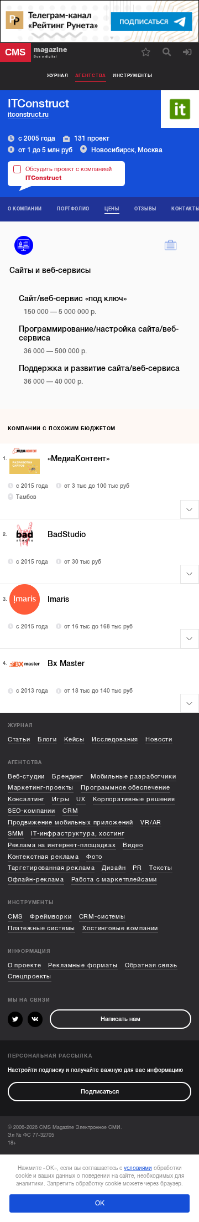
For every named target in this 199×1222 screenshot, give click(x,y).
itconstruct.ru (28, 114)
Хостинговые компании (120, 928)
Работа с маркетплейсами (114, 879)
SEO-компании (31, 810)
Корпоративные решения (134, 799)
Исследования (115, 739)
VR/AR (150, 822)
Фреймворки (51, 916)
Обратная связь (151, 965)
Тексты (160, 868)
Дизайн (113, 868)
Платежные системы (42, 928)
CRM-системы (102, 916)
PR (137, 868)
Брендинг (67, 776)
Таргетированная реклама (51, 868)
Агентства (90, 75)
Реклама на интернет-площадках (62, 845)
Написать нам (120, 1019)
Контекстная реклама (43, 856)
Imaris (58, 599)
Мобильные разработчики (133, 776)
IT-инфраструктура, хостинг (77, 833)
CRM (70, 810)
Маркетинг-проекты (41, 787)
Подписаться (100, 1091)
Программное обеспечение (125, 787)
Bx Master (66, 663)
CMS (15, 916)
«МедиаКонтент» (78, 459)
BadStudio (67, 534)
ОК (99, 1203)
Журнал (58, 75)
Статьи (19, 739)
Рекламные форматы (83, 965)
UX (81, 799)
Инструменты (133, 75)
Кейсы (74, 739)
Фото (94, 856)
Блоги (47, 739)
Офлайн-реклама (36, 879)
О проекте (24, 965)
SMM (16, 833)
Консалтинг (26, 799)
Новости (158, 739)
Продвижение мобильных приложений (70, 822)
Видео (133, 845)
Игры (60, 799)
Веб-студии (26, 776)
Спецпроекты (29, 976)
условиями (138, 1168)
